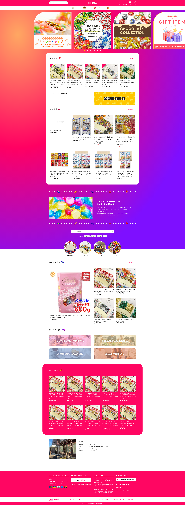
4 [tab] (94, 50)
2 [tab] (87, 50)
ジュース (105, 236)
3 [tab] (90, 50)
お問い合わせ (107, 499)
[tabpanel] (92, 30)
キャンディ (100, 236)
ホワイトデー (86, 236)
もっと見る (130, 58)
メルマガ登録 (115, 499)
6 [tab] (100, 50)
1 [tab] (84, 50)
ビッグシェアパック (100, 8)
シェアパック (89, 8)
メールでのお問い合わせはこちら (125, 479)
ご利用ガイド (100, 499)
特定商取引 (122, 499)
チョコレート (93, 236)
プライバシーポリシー (130, 499)
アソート (111, 8)
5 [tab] (97, 50)
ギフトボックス (78, 8)
